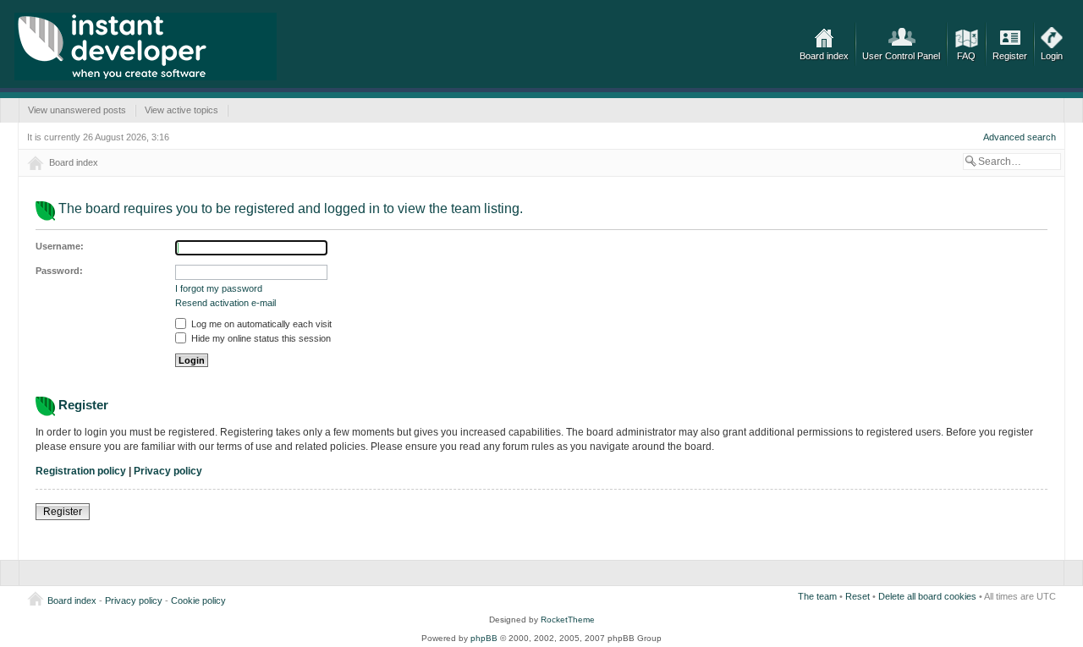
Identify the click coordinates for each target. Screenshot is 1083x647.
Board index (824, 56)
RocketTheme (568, 619)
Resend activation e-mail (225, 303)
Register (1009, 56)
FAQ (966, 56)
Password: (59, 271)
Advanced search (1019, 137)
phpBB (484, 638)
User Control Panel (901, 56)
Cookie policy (198, 600)
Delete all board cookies (927, 596)
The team (817, 596)
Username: (60, 246)
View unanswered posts (77, 110)
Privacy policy (168, 471)
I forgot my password (218, 288)
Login (1052, 56)
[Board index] (145, 46)
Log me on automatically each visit (260, 324)
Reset (857, 596)
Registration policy (81, 471)
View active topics (181, 110)
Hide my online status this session (260, 338)
